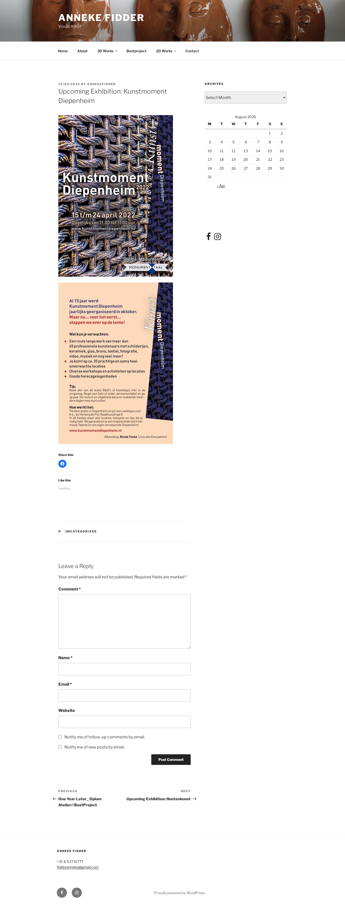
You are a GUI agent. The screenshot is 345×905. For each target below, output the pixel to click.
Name (65, 657)
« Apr (221, 186)
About (82, 51)
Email (65, 684)
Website (66, 710)
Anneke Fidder (101, 17)
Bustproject (136, 51)
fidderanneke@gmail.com (77, 867)
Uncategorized (81, 531)
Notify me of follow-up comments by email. (104, 737)
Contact (192, 51)
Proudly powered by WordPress (179, 893)
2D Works (164, 51)
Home (63, 51)
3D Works (105, 51)
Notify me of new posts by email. (94, 747)
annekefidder (101, 84)
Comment (69, 589)
